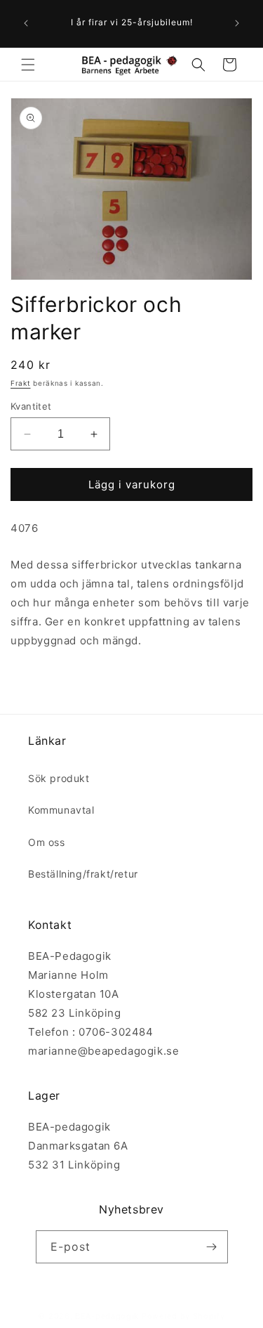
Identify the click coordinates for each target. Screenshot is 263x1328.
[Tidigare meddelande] (26, 23)
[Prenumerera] (211, 1246)
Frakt (21, 383)
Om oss (46, 842)
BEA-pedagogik (107, 1316)
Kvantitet (31, 406)
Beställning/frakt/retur (83, 874)
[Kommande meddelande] (237, 23)
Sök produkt (59, 778)
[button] (28, 64)
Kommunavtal (61, 810)
